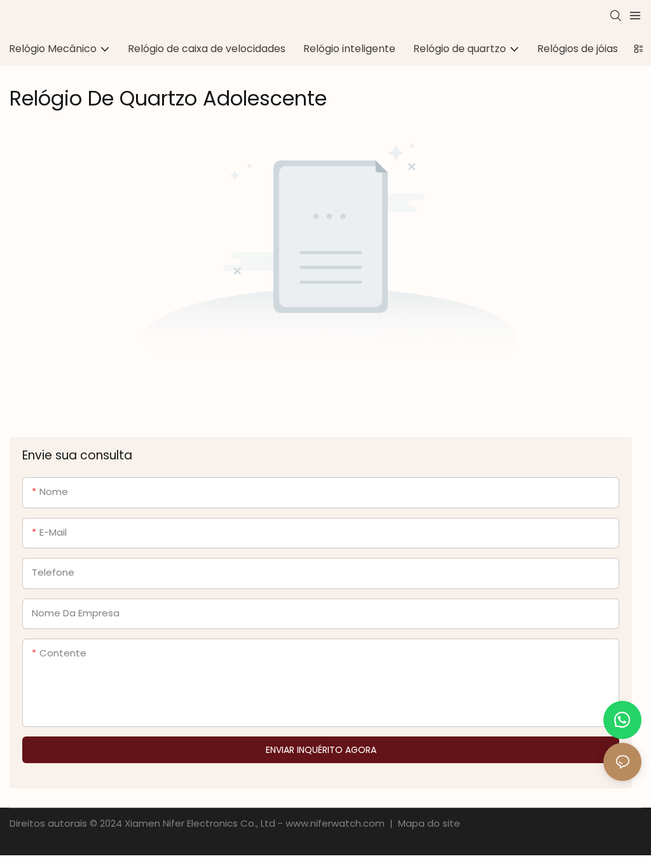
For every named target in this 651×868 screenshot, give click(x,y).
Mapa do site (427, 823)
